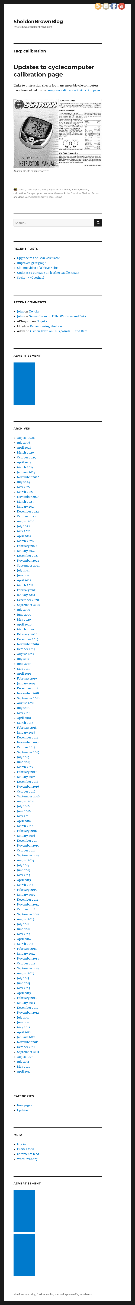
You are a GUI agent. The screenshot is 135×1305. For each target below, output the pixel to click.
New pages (24, 1105)
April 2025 (24, 462)
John (21, 189)
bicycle (84, 189)
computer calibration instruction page (73, 90)
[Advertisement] (24, 384)
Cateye (31, 193)
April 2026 (24, 447)
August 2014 (25, 919)
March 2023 (25, 501)
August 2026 (26, 438)
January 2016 (26, 835)
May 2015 (23, 875)
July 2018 (23, 708)
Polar (67, 193)
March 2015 (25, 885)
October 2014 (26, 909)
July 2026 (23, 442)
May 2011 (23, 1066)
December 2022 (28, 511)
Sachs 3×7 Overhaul (30, 277)
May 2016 (23, 816)
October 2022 (26, 516)
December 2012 (27, 1007)
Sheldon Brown (90, 193)
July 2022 (23, 526)
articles (66, 189)
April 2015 (24, 880)
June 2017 (23, 762)
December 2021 (27, 555)
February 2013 (27, 998)
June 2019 (24, 663)
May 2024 (24, 487)
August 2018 (25, 703)
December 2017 (27, 737)
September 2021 (28, 565)
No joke (34, 311)
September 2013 (28, 968)
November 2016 (28, 786)
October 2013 (26, 963)
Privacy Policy (46, 1294)
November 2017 (28, 742)
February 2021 (27, 590)
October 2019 (26, 649)
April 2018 (24, 718)
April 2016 (24, 821)
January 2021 (26, 595)
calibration (20, 193)
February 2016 (27, 831)
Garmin (58, 193)
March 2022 (25, 541)
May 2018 (23, 713)
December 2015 (27, 840)
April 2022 (24, 536)
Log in (21, 1144)
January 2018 (26, 732)
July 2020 (23, 609)
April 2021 (24, 580)
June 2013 (23, 983)
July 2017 (23, 757)
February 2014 (27, 948)
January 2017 (26, 776)
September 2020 (28, 605)
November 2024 (28, 477)
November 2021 (28, 560)
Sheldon (76, 193)
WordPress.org (27, 1159)
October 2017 (26, 747)
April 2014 (24, 939)
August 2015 (25, 860)
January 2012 (26, 1037)
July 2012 (23, 1017)
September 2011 (28, 1052)
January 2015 (26, 894)
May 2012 (23, 1027)
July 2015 (23, 865)
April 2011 (23, 1071)
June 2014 (24, 929)
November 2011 (27, 1042)
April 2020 (24, 624)
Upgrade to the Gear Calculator (38, 258)
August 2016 (25, 801)
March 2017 (25, 767)
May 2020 (24, 619)
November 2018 (28, 693)
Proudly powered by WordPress (74, 1294)
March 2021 (25, 585)
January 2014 (26, 953)
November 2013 (28, 958)
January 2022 (26, 550)
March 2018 (25, 722)
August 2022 (26, 521)
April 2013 (24, 993)
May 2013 (23, 988)
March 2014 (25, 944)
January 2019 (26, 683)
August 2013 (25, 973)
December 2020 (28, 600)
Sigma (58, 196)
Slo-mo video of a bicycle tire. (37, 267)
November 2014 (28, 904)
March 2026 (25, 452)
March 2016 (25, 826)
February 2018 (27, 727)
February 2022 (27, 546)
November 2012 (28, 1012)
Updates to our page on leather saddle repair (48, 272)
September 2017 (28, 752)
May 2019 (23, 668)
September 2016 (28, 796)
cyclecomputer (44, 193)
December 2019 (27, 639)
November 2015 (28, 845)
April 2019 (24, 673)
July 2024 (23, 482)
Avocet (75, 189)
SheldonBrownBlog (38, 21)
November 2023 (28, 496)
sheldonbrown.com (42, 196)
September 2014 (28, 914)
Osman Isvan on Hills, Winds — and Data (57, 316)
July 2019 (23, 659)
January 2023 (26, 506)
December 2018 (27, 688)
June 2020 (24, 614)
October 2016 (26, 791)
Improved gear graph (31, 263)
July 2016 (23, 806)
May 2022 (24, 531)
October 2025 (26, 457)
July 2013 (23, 978)
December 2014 (27, 899)
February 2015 (27, 889)
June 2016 (24, 811)
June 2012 (24, 1022)
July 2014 (23, 924)
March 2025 (25, 467)
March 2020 (25, 629)
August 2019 (25, 654)
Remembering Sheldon (46, 326)
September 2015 (28, 855)
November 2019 (28, 644)
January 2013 (26, 1002)
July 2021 (23, 570)
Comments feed (28, 1154)
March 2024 (25, 492)
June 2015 (24, 870)
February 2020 (27, 634)
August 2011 (25, 1056)
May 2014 (23, 934)
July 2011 (23, 1061)
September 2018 (28, 698)
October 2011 (26, 1047)
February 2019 (27, 678)
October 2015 (26, 850)
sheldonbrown (22, 196)
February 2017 (27, 772)
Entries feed (25, 1149)
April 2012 (24, 1032)
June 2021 (24, 575)
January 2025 (26, 472)
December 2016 (27, 781)
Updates (54, 189)
